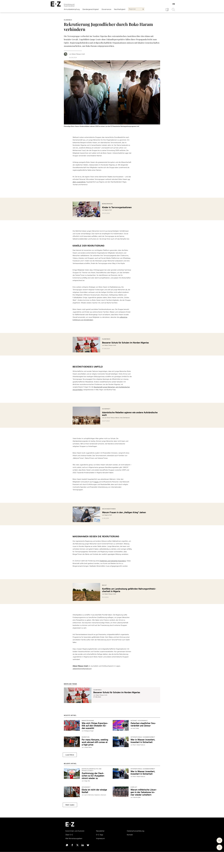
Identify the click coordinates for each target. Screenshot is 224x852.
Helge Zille (87, 781)
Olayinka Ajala (136, 797)
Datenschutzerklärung (135, 831)
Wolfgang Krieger (89, 731)
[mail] (67, 845)
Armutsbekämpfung (72, 9)
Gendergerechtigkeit (90, 9)
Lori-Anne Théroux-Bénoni (111, 417)
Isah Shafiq (136, 728)
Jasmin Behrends (89, 795)
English (174, 4)
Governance (106, 9)
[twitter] (77, 845)
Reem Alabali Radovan (139, 745)
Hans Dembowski (125, 417)
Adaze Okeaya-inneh (110, 345)
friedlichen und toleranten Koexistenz (112, 561)
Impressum (100, 838)
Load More (69, 755)
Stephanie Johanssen (100, 795)
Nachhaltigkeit (119, 9)
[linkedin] (82, 845)
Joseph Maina (88, 747)
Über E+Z (69, 835)
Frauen (96, 482)
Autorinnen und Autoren (74, 831)
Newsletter (100, 831)
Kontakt (130, 835)
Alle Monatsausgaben (73, 838)
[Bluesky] (88, 845)
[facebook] (72, 845)
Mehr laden (69, 805)
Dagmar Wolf (108, 210)
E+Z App (99, 835)
